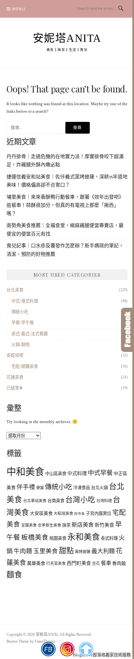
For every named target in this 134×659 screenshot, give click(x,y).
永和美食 (83, 537)
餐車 (106, 563)
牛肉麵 (23, 551)
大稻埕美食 (63, 513)
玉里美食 (45, 551)
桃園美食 (57, 538)
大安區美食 (41, 513)
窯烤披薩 (82, 552)
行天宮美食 (56, 563)
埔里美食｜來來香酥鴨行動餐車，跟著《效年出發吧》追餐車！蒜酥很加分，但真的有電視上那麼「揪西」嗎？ (65, 205)
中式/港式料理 (24, 301)
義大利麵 (103, 551)
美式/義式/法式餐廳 (29, 333)
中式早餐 (100, 473)
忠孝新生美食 (49, 525)
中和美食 (25, 472)
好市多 (79, 514)
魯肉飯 (119, 563)
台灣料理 (104, 501)
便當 (40, 488)
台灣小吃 (80, 500)
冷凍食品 (81, 487)
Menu (18, 9)
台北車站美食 (35, 501)
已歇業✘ (15, 388)
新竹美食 (104, 525)
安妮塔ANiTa (67, 38)
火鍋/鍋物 (20, 344)
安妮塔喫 (15, 355)
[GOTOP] (86, 649)
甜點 (66, 551)
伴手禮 (26, 487)
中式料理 (77, 473)
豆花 (96, 563)
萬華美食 (36, 563)
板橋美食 (34, 537)
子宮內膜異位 (98, 513)
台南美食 (55, 500)
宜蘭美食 (29, 525)
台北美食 (15, 290)
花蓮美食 (15, 377)
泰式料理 (109, 538)
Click (127, 330)
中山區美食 (55, 473)
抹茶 (66, 525)
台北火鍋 (99, 487)
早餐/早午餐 (22, 322)
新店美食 (83, 525)
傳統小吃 (19, 311)
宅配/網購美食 (24, 366)
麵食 (14, 574)
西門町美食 (79, 563)
